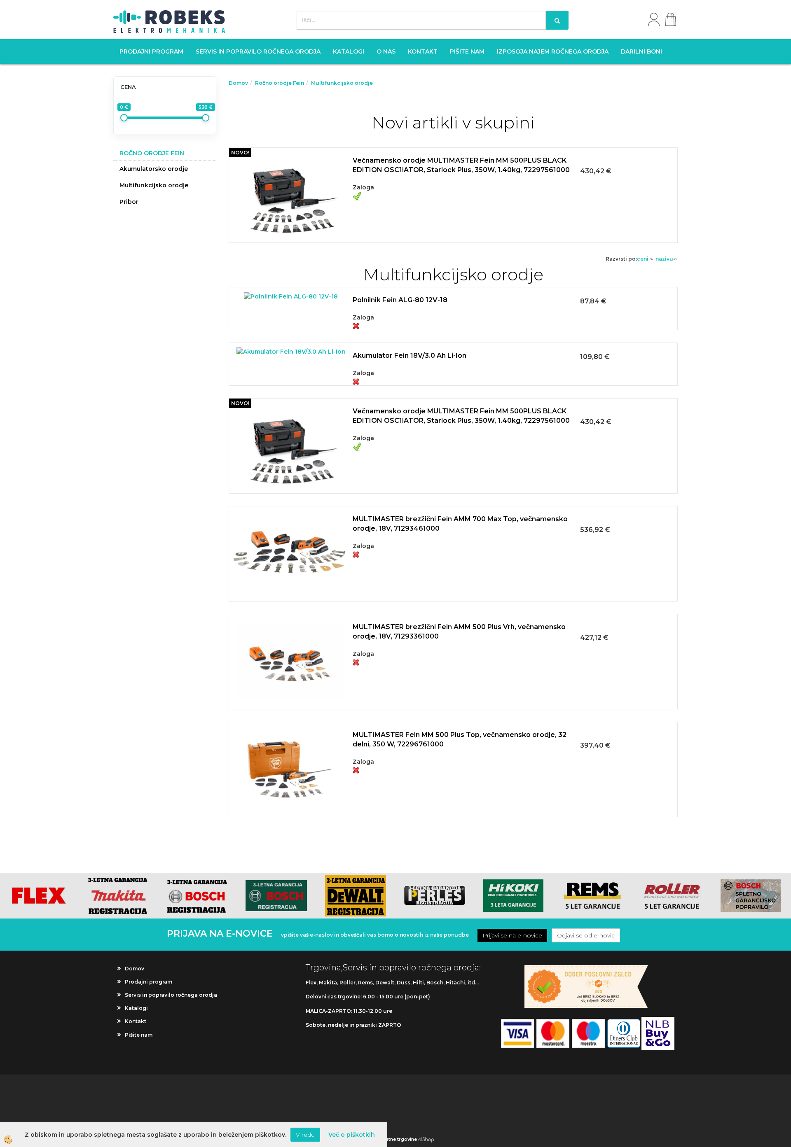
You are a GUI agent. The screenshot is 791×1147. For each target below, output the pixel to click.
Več (453, 184)
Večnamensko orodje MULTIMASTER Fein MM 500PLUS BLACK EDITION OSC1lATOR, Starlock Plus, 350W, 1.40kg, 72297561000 (461, 165)
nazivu (664, 259)
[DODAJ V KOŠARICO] (453, 204)
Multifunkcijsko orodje (153, 185)
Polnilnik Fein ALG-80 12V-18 (400, 300)
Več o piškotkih (351, 1134)
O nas (386, 51)
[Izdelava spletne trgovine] (426, 1139)
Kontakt (423, 51)
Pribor (128, 201)
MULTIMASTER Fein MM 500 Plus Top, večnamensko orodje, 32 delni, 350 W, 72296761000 (459, 739)
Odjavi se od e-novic (586, 935)
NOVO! (240, 152)
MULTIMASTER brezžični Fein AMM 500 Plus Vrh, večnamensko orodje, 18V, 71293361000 (459, 631)
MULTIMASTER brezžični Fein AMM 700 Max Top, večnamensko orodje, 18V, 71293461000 (460, 523)
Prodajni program (151, 51)
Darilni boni (641, 51)
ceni (642, 259)
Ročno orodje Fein (279, 83)
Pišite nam (467, 51)
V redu (305, 1134)
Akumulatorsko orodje (153, 169)
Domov (238, 83)
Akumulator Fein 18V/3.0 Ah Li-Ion (409, 355)
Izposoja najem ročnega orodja (552, 51)
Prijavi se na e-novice (512, 935)
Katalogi (348, 51)
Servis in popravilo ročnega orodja (258, 51)
